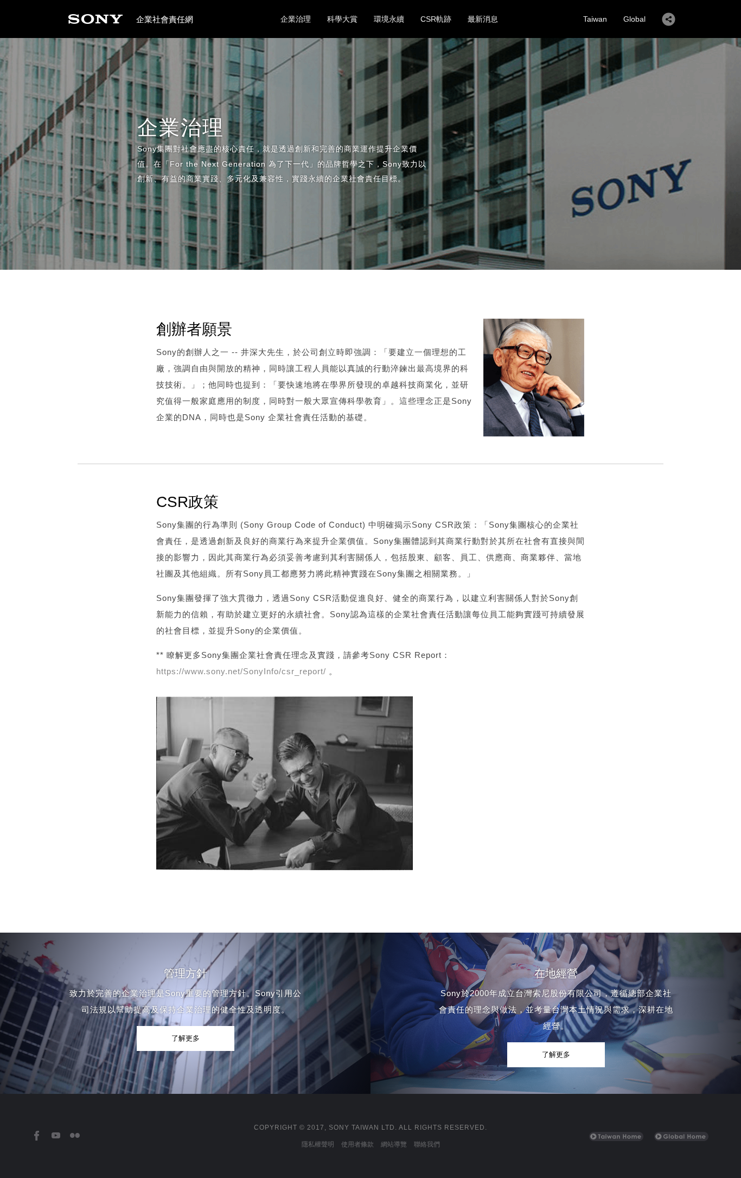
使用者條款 (357, 1144)
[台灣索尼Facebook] (36, 1135)
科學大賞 (342, 19)
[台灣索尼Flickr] (74, 1135)
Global (634, 19)
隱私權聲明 (318, 1144)
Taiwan (595, 19)
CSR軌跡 (435, 19)
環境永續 (389, 19)
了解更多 (185, 1038)
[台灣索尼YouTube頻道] (55, 1135)
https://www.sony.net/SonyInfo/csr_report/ (241, 671)
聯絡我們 (427, 1144)
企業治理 (295, 19)
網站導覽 (394, 1144)
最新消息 (483, 19)
